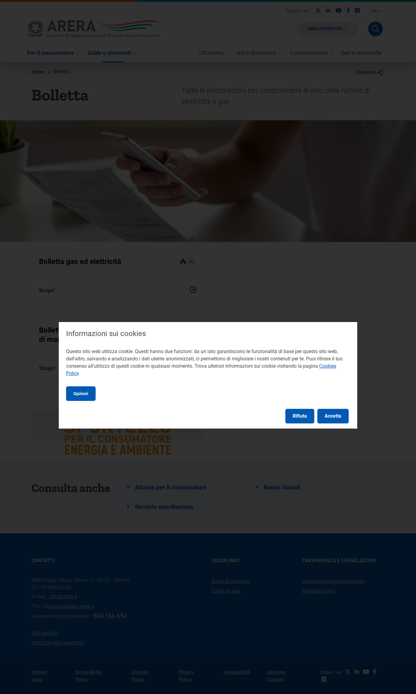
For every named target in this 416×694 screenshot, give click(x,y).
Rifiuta (300, 416)
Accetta (333, 416)
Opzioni (80, 393)
